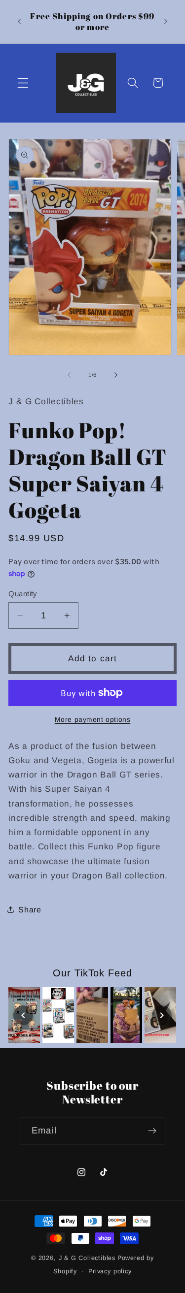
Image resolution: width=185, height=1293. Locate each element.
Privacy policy (109, 1271)
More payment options (93, 719)
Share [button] (29, 909)
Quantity (22, 593)
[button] (23, 83)
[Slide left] (69, 375)
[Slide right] (116, 375)
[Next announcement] (166, 21)
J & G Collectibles (87, 1258)
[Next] (162, 1015)
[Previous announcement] (19, 21)
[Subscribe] (152, 1131)
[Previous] (23, 1015)
